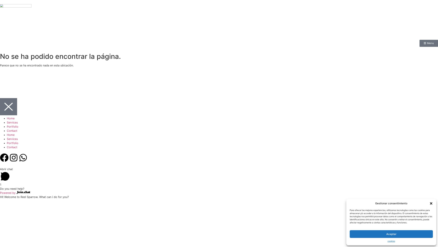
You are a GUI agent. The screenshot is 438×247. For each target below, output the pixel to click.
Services (12, 122)
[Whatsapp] (23, 157)
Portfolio (12, 126)
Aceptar (391, 234)
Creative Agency (237, 86)
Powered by (8, 193)
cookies (391, 241)
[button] (431, 203)
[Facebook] (4, 157)
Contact (12, 130)
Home (11, 118)
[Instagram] (13, 157)
